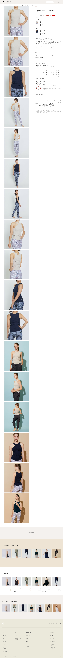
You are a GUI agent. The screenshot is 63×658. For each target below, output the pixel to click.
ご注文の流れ (52, 632)
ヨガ (15, 632)
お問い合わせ (52, 648)
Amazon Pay (51, 635)
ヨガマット (4, 647)
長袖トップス (4, 642)
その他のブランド (28, 646)
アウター (4, 645)
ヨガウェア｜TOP (4, 5)
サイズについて (52, 642)
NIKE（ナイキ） (28, 641)
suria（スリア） (28, 635)
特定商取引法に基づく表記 (53, 645)
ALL (3, 632)
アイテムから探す (9, 5)
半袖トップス (4, 641)
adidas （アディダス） (29, 645)
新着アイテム (4, 635)
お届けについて (52, 638)
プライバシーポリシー (53, 647)
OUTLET (16, 639)
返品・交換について (52, 641)
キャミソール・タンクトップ (15, 5)
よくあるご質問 (52, 644)
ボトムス (4, 644)
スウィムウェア (5, 651)
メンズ (4, 650)
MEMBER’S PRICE (18, 638)
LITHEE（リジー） (29, 632)
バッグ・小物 (4, 648)
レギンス (4, 638)
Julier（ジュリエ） (29, 638)
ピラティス (16, 635)
